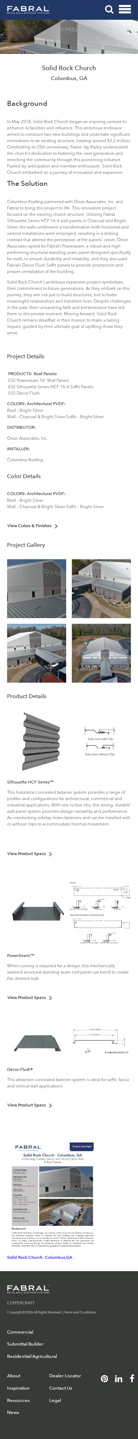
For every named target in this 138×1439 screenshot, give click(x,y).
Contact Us (60, 1388)
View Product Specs (26, 853)
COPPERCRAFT (21, 1302)
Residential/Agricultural (32, 1356)
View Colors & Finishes (29, 525)
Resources (18, 1400)
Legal (55, 1400)
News (13, 1412)
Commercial (20, 1332)
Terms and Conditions (80, 1312)
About (13, 1375)
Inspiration (18, 1388)
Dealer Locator (65, 1375)
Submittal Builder (25, 1344)
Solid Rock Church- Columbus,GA (40, 1257)
